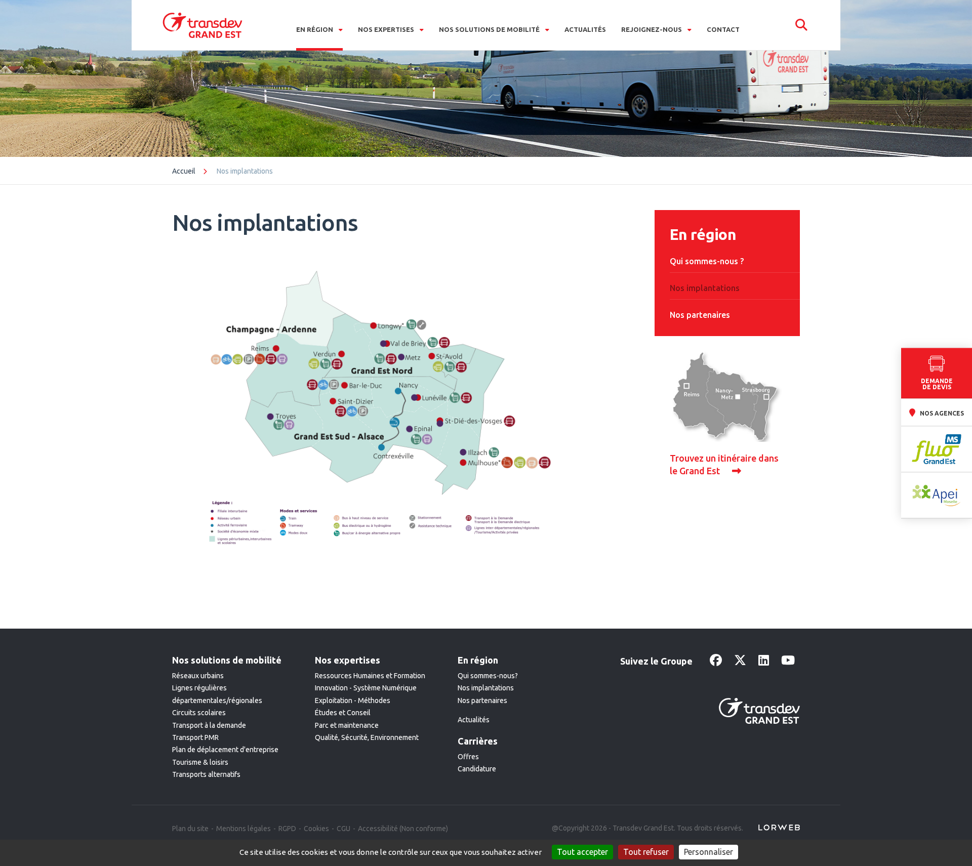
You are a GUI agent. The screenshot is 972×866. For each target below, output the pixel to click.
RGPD (287, 828)
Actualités (585, 29)
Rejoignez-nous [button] (652, 29)
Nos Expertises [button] (387, 29)
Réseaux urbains (198, 676)
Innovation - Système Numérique (366, 688)
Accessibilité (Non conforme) (403, 828)
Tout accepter (582, 851)
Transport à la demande (209, 725)
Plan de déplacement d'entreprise (225, 750)
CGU (343, 828)
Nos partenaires (482, 700)
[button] (801, 25)
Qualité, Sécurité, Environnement (367, 737)
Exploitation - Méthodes (352, 700)
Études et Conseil (343, 713)
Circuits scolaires (199, 713)
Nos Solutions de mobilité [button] (490, 29)
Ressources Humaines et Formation (370, 676)
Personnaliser (708, 851)
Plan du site (190, 828)
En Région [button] (315, 29)
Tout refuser (646, 851)
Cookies (316, 828)
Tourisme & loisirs (200, 762)
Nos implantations (486, 688)
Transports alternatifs (206, 774)
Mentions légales (243, 828)
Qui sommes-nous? (488, 676)
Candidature (477, 769)
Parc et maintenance (347, 725)
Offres (468, 757)
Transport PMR (195, 737)
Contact (723, 29)
